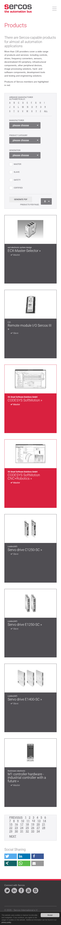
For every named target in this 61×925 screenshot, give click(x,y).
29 (10, 831)
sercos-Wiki (35, 890)
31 (21, 831)
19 (32, 824)
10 (22, 821)
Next (12, 836)
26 (32, 828)
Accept (50, 915)
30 (16, 831)
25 (27, 828)
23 (16, 828)
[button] (10, 856)
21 (43, 824)
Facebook (21, 890)
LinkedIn (14, 890)
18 (27, 824)
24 (21, 828)
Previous (16, 817)
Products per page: (29, 205)
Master (17, 164)
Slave (17, 172)
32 (27, 831)
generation (14, 150)
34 (38, 831)
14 (44, 821)
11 (28, 821)
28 (43, 828)
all (46, 111)
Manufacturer (16, 120)
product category (18, 135)
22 (10, 828)
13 (39, 821)
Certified (18, 188)
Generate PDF (20, 199)
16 (16, 824)
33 (32, 831)
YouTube (28, 890)
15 (10, 824)
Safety (17, 180)
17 (21, 824)
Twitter (7, 890)
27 (38, 828)
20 (38, 824)
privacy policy (6, 922)
